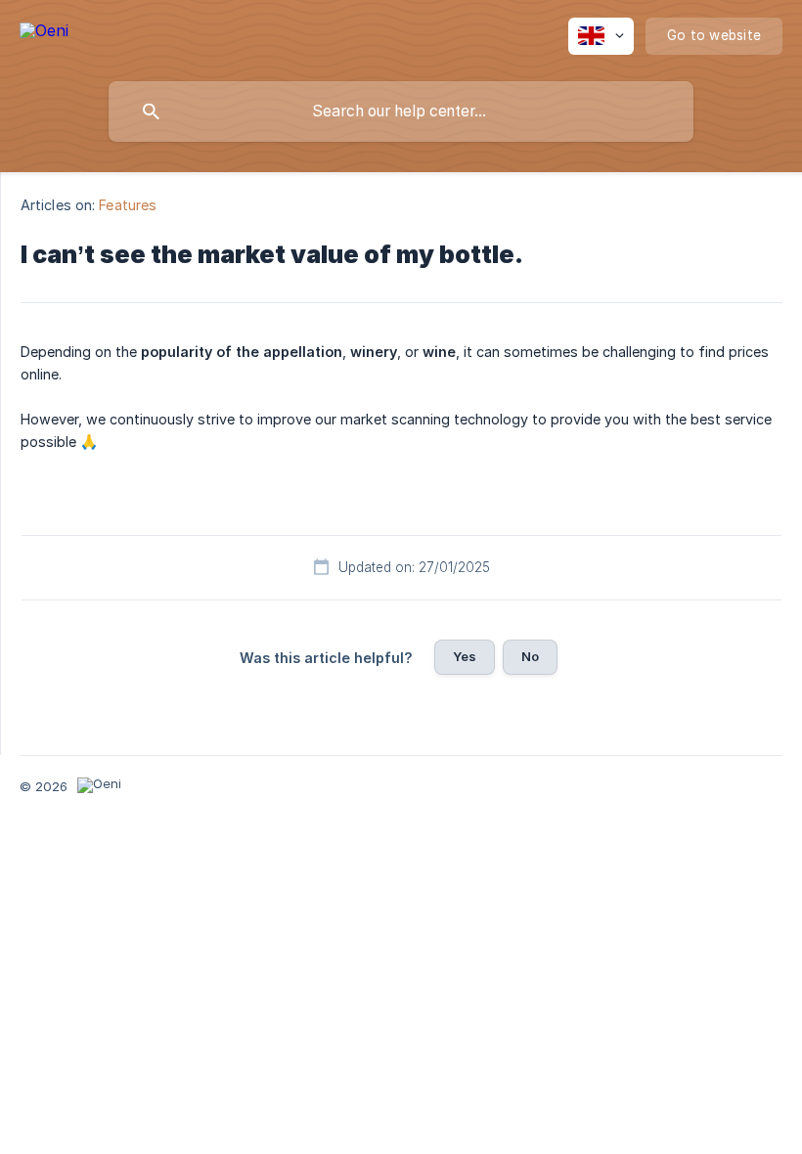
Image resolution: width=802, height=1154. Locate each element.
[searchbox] (401, 111)
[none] (44, 34)
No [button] (530, 656)
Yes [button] (464, 656)
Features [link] (127, 205)
